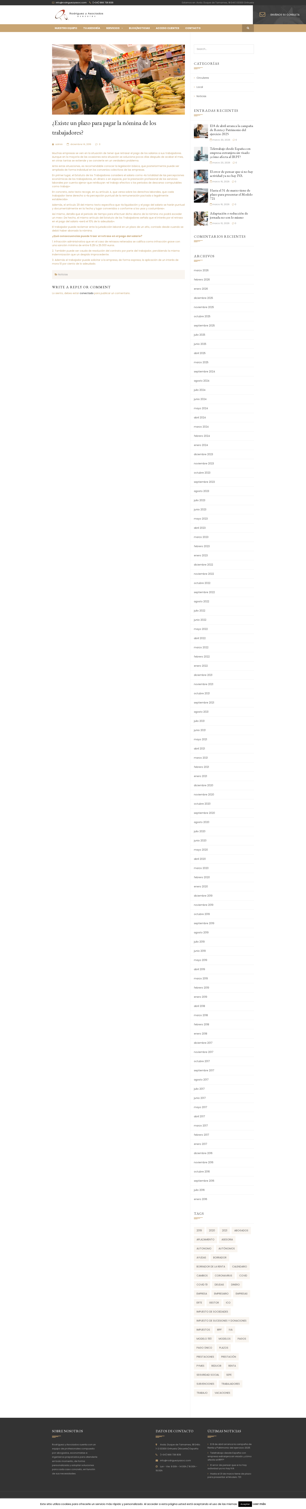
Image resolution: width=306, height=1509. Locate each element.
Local (200, 87)
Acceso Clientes (167, 28)
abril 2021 (199, 748)
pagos (242, 1338)
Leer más (259, 1504)
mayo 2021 (200, 739)
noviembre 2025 (204, 307)
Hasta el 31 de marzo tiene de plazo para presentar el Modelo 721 (231, 194)
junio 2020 (200, 840)
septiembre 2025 (204, 325)
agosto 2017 (201, 1079)
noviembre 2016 (203, 1162)
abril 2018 (199, 1006)
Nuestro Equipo (66, 28)
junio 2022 (200, 620)
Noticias (63, 274)
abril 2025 (200, 353)
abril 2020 (200, 859)
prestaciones (205, 1357)
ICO (228, 1302)
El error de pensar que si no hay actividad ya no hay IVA (231, 173)
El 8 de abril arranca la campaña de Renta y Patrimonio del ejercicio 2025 (231, 129)
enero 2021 (200, 776)
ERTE (199, 1302)
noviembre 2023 (204, 463)
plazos (223, 1347)
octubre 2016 (202, 1171)
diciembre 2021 (203, 675)
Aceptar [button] (245, 1504)
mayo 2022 (201, 629)
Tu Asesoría (91, 28)
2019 (199, 1230)
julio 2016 (199, 1190)
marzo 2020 (201, 868)
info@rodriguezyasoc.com (175, 1460)
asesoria (227, 1239)
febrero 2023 (202, 546)
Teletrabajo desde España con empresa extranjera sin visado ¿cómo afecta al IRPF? (230, 152)
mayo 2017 (200, 1107)
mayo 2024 (201, 408)
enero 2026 (201, 289)
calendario (239, 1266)
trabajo (202, 1393)
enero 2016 (200, 1199)
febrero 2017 (201, 1135)
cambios (202, 1275)
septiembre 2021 (204, 702)
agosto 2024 (201, 381)
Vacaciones (222, 1393)
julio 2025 (199, 335)
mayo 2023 (201, 518)
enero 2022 (201, 666)
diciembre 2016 (203, 1153)
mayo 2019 (200, 960)
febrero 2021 (201, 767)
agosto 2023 (201, 491)
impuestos (203, 1329)
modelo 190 (204, 1338)
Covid (243, 1275)
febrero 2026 (202, 279)
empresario (221, 1293)
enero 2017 (200, 1144)
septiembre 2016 (204, 1181)
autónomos (227, 1248)
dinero (235, 1284)
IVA (231, 1329)
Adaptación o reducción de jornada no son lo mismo (229, 215)
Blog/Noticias (139, 28)
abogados (241, 1230)
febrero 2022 (202, 656)
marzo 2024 (201, 426)
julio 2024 (200, 390)
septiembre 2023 (204, 482)
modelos (225, 1338)
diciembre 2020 (203, 785)
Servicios (113, 28)
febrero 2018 (201, 1024)
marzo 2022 (201, 647)
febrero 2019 (201, 987)
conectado (87, 293)
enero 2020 (201, 886)
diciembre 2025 (203, 298)
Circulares (203, 78)
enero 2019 (200, 997)
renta (232, 1366)
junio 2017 (200, 1098)
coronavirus (223, 1275)
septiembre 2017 (204, 1070)
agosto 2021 (201, 712)
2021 (224, 1230)
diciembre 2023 (203, 454)
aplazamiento (205, 1239)
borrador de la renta (211, 1266)
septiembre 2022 (204, 592)
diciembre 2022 (203, 564)
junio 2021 (200, 730)
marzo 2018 (201, 1015)
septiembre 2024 (204, 371)
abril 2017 (199, 1116)
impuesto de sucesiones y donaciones (221, 1320)
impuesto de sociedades (212, 1311)
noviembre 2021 (203, 684)
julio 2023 (199, 500)
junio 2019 (200, 951)
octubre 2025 (202, 316)
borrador (219, 1257)
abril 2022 (200, 638)
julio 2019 (199, 941)
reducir (216, 1366)
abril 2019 (199, 969)
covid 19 (202, 1284)
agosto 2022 (201, 601)
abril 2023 (200, 528)
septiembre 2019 (204, 923)
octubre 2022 (202, 583)
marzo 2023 (201, 537)
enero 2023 (201, 555)
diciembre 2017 (203, 1043)
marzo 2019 (201, 978)
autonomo (204, 1248)
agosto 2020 (201, 822)
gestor (214, 1302)
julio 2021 (199, 721)
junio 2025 (200, 344)
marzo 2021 (201, 758)
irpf (219, 1329)
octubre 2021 (202, 693)
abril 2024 (200, 417)
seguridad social (208, 1375)
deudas (219, 1284)
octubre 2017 (202, 1061)
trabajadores (230, 1384)
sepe (229, 1375)
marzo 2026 (201, 270)
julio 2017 (199, 1089)
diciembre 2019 (203, 895)
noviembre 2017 (203, 1052)
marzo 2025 (201, 362)
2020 (212, 1230)
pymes (200, 1366)
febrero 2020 (202, 877)
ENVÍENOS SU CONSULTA (285, 14)
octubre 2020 (202, 804)
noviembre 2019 (203, 905)
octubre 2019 (202, 914)
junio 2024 (200, 399)
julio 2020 (199, 831)
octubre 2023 (202, 472)
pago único (204, 1347)
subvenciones (205, 1384)
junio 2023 (200, 509)
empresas (242, 1293)
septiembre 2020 (204, 813)
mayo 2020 (201, 849)
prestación (228, 1357)
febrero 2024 (202, 436)
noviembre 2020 (204, 794)
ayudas (201, 1257)
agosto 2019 (201, 932)
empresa (202, 1293)
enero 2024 (201, 445)
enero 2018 (200, 1033)
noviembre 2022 (204, 574)
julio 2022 (199, 610)
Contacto (193, 28)
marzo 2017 (201, 1125)
